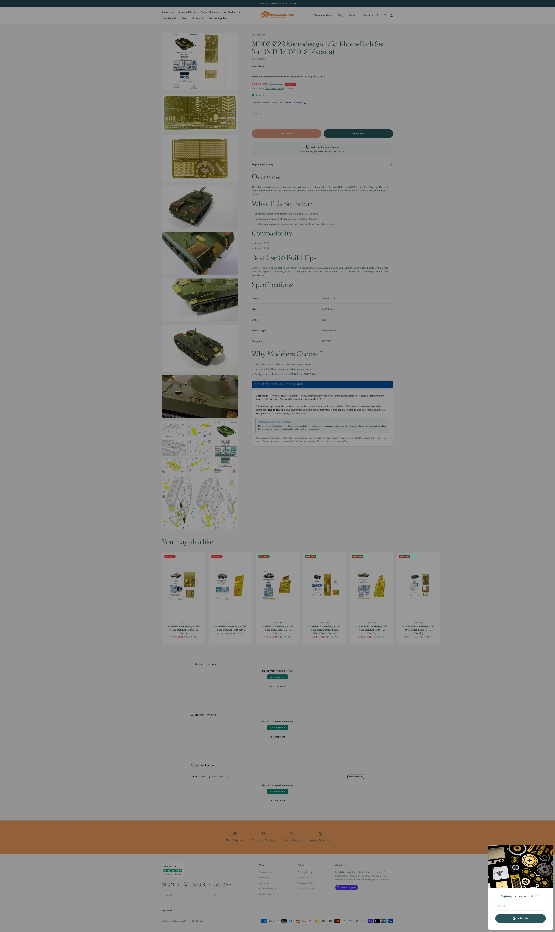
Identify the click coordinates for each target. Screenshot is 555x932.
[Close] (546, 851)
